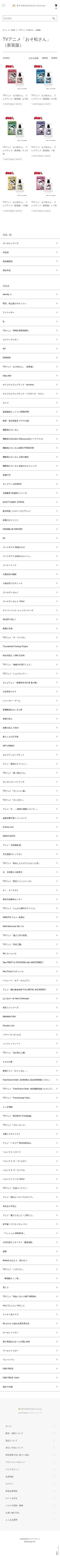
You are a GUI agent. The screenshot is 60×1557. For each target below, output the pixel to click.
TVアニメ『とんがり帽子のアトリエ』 (20, 908)
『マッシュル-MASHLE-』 (14, 1233)
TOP (57, 1553)
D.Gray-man (8, 826)
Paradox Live (8, 1025)
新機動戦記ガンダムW (12, 709)
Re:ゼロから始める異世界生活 (16, 1323)
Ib (3, 321)
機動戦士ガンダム (10, 429)
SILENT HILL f (9, 619)
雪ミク (6, 1287)
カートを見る (11, 1498)
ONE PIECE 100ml (11, 1377)
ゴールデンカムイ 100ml (13, 601)
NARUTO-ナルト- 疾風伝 (14, 917)
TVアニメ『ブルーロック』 (15, 1124)
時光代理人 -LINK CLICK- (14, 655)
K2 (4, 538)
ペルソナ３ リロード (12, 1151)
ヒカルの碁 (8, 1061)
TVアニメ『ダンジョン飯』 (15, 790)
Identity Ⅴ (7, 294)
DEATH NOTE (9, 836)
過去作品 (7, 270)
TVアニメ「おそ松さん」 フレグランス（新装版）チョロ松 (15, 150)
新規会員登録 (11, 1490)
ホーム (5, 30)
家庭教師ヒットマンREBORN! (16, 411)
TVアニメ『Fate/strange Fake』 (17, 1097)
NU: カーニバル (9, 953)
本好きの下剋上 (9, 1206)
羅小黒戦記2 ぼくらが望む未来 (16, 1341)
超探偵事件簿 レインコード (15, 818)
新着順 (54, 57)
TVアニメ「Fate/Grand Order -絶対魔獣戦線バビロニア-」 (28, 1088)
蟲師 (5, 1251)
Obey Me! (7, 375)
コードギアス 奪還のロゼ (14, 547)
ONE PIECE (8, 1368)
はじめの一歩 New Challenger (16, 998)
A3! (4, 348)
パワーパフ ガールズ (12, 1034)
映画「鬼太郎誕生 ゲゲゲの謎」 (17, 420)
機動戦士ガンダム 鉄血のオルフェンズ (20, 465)
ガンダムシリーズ (10, 243)
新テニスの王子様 (10, 736)
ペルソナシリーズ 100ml (13, 1179)
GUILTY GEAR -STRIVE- (14, 502)
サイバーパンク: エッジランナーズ (18, 610)
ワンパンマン (9, 1359)
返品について (11, 1440)
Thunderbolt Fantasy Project (15, 646)
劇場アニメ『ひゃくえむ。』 (15, 1070)
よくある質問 (11, 1519)
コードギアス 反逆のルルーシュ (17, 556)
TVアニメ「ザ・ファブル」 (15, 637)
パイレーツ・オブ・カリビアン (16, 980)
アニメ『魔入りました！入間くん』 (18, 1215)
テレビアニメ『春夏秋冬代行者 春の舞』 (21, 682)
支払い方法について (14, 1447)
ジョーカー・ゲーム (11, 700)
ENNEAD (7, 357)
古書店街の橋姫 (9, 574)
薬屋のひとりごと (10, 520)
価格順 (45, 57)
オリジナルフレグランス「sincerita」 (19, 384)
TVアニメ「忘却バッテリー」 (16, 1188)
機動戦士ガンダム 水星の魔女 (16, 456)
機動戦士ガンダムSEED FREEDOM (18, 447)
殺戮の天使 (8, 628)
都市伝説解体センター (12, 899)
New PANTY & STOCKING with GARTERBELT (23, 962)
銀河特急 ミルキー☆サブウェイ (17, 510)
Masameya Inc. (30, 1541)
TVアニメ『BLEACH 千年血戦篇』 (18, 1115)
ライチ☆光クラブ (10, 1314)
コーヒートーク (9, 565)
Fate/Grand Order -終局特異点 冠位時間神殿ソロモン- (27, 1079)
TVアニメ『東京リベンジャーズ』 (18, 881)
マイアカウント (12, 1469)
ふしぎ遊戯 (8, 1106)
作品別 (13, 30)
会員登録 (9, 1476)
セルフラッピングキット (13, 754)
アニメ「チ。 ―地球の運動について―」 (21, 808)
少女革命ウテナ (9, 691)
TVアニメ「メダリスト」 (14, 1269)
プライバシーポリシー (15, 1462)
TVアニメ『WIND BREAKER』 (16, 330)
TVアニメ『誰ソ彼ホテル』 (15, 772)
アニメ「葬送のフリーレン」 (15, 763)
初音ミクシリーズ (10, 1007)
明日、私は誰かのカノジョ (14, 303)
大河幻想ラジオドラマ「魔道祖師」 (18, 1242)
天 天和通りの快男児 (12, 872)
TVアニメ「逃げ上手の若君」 (16, 935)
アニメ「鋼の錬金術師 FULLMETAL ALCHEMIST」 (25, 989)
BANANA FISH (9, 1016)
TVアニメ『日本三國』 (13, 944)
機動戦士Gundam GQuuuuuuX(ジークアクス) (23, 438)
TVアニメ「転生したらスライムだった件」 (21, 863)
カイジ (6, 402)
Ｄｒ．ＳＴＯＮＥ (10, 890)
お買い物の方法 (12, 1512)
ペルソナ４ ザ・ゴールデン (15, 1161)
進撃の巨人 (8, 718)
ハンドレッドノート (11, 1043)
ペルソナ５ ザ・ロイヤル (14, 1170)
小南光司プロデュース (12, 583)
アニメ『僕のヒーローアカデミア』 (18, 1197)
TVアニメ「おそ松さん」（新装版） (30, 30)
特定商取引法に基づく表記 (17, 1454)
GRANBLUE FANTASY (12, 529)
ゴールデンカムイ (10, 592)
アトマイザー (9, 312)
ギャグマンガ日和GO (12, 483)
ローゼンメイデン (10, 1332)
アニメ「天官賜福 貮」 (13, 845)
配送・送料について (14, 1433)
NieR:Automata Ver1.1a (13, 926)
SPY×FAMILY (8, 745)
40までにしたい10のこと (14, 1305)
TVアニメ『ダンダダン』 (14, 799)
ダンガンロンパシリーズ (13, 781)
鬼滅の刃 (7, 474)
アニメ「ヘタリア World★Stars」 (18, 1142)
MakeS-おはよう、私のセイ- (15, 1260)
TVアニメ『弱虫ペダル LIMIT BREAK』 (20, 1296)
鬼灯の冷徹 (8, 1386)
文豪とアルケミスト (11, 1133)
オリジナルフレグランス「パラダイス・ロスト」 (24, 393)
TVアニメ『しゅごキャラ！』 (16, 673)
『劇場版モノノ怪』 (11, 1278)
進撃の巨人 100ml (11, 727)
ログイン (9, 1483)
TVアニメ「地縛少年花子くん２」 (18, 664)
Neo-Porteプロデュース (13, 971)
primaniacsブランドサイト (30, 1538)
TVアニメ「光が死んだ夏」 (15, 1052)
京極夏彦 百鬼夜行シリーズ (15, 493)
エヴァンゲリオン (10, 339)
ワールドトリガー (10, 1350)
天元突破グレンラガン (12, 854)
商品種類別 (8, 261)
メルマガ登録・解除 (14, 1505)
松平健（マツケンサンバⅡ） (15, 1224)
